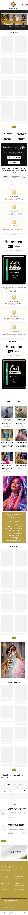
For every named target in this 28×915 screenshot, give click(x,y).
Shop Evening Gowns (11, 184)
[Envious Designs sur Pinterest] (6, 903)
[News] (14, 852)
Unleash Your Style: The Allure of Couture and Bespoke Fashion (17, 809)
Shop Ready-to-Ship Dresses (9, 181)
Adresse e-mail (5, 897)
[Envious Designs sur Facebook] (2, 903)
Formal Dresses (4, 876)
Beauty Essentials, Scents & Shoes (7, 884)
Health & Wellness (5, 886)
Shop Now (14, 22)
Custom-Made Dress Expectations (19, 886)
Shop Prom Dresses (20, 181)
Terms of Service (19, 876)
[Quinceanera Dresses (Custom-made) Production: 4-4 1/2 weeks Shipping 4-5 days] (21, 435)
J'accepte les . (14, 794)
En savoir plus (11, 817)
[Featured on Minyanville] (17, 351)
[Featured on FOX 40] (20, 347)
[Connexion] (22, 5)
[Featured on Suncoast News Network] (13, 347)
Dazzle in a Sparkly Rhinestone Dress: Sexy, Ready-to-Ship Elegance (16, 825)
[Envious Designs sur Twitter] (4, 903)
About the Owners (19, 889)
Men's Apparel (4, 881)
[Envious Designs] (13, 5)
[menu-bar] (3, 5)
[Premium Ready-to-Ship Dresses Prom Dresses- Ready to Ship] (7, 458)
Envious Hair (4, 889)
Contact (17, 881)
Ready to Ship (4, 878)
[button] (24, 791)
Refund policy (18, 878)
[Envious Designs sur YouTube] (11, 903)
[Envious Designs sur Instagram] (9, 903)
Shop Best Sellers (14, 162)
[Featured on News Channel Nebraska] (10, 351)
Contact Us (19, 184)
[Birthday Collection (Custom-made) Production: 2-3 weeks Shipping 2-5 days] (7, 435)
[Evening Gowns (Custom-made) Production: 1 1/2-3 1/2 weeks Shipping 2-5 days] (7, 412)
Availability (18, 883)
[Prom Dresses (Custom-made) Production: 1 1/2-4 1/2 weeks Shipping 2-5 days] (21, 412)
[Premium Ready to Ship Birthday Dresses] (21, 458)
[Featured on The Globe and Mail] (7, 347)
